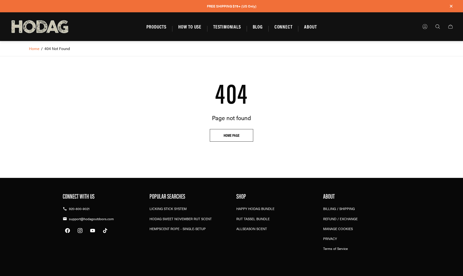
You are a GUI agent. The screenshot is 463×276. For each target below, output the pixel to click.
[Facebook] (67, 230)
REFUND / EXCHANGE (340, 218)
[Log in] (425, 26)
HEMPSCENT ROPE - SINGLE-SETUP (178, 228)
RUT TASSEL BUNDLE (253, 218)
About (310, 26)
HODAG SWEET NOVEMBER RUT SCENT (181, 218)
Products (156, 26)
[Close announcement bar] (451, 6)
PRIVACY (330, 238)
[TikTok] (105, 230)
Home (34, 48)
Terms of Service (335, 248)
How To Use (189, 26)
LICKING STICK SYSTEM (168, 208)
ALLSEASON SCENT (251, 228)
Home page (231, 135)
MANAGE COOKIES (338, 228)
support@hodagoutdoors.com (91, 218)
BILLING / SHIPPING (339, 208)
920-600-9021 (79, 208)
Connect (283, 26)
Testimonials (227, 26)
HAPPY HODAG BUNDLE (255, 208)
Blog (258, 26)
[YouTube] (92, 230)
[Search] (437, 26)
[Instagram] (80, 230)
